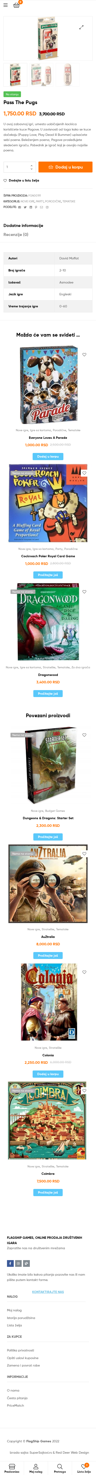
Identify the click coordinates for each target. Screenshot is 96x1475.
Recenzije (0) (15, 234)
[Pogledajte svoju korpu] (16, 4)
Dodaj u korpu (69, 167)
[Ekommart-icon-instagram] (18, 1263)
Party (40, 201)
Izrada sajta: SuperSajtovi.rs (31, 1452)
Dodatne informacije (23, 225)
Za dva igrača (81, 667)
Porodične (53, 201)
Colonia (48, 1055)
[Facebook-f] (10, 1263)
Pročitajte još (48, 575)
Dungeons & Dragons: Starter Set (48, 818)
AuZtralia (48, 937)
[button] (48, 1291)
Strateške (49, 667)
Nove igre (27, 201)
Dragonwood (48, 675)
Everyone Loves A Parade (48, 438)
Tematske (68, 201)
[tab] (48, 225)
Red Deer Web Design (72, 1452)
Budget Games (55, 810)
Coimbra (48, 1174)
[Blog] (26, 1263)
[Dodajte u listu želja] (84, 354)
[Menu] (8, 4)
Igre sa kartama (40, 430)
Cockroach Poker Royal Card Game (48, 556)
